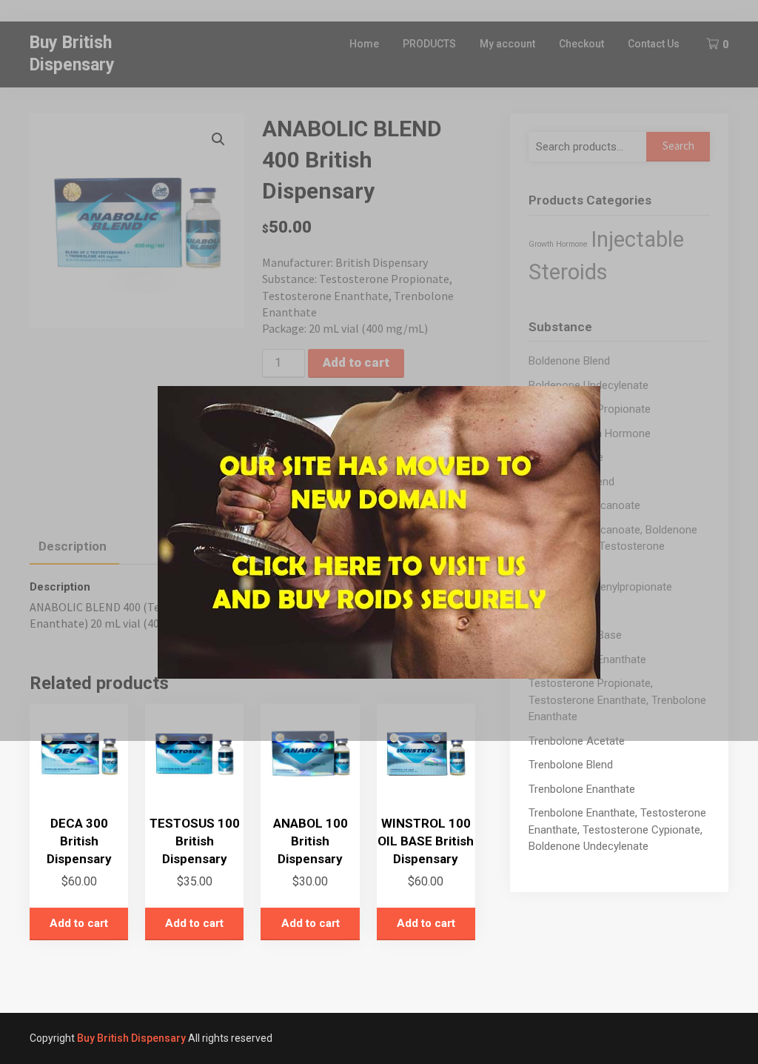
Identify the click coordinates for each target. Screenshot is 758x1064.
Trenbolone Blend (571, 764)
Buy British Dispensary (131, 1038)
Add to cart (79, 923)
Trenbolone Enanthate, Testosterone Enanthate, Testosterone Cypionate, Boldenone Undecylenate (617, 829)
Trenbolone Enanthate (582, 789)
